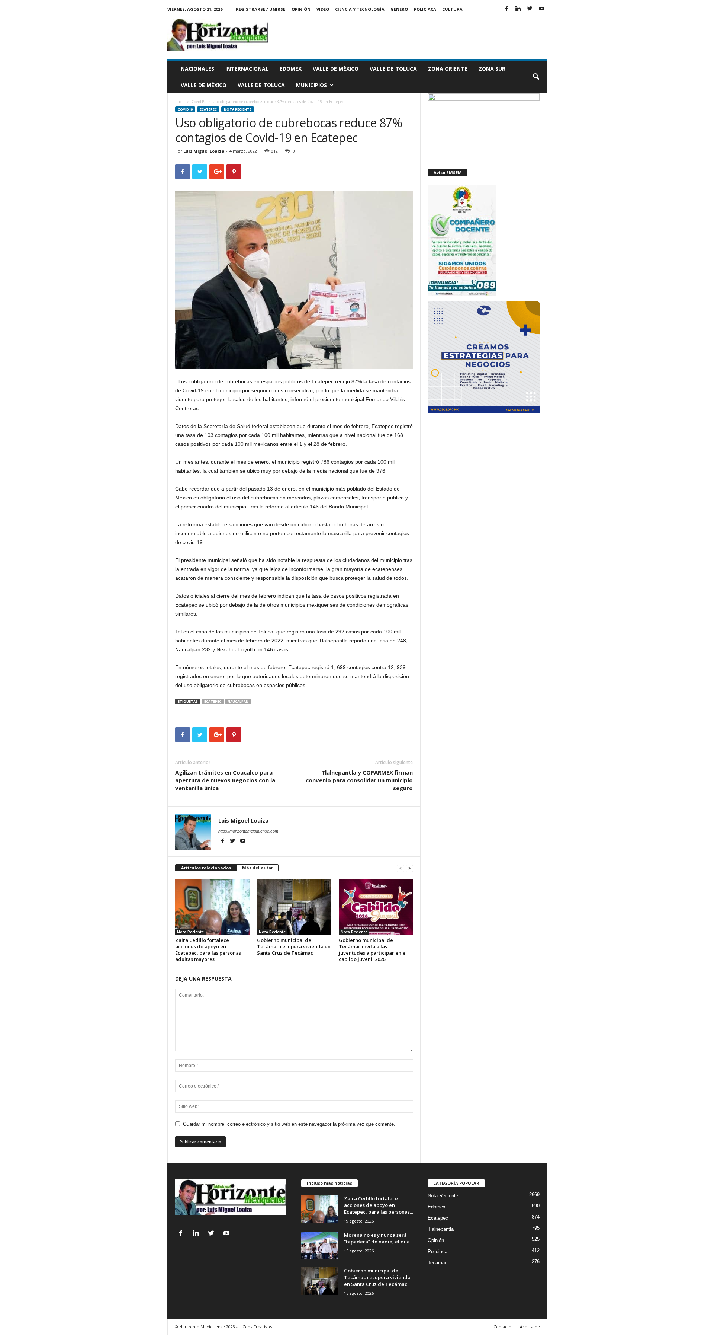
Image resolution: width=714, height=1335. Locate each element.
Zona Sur (492, 68)
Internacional (246, 68)
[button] (536, 77)
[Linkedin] (518, 9)
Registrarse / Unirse (260, 9)
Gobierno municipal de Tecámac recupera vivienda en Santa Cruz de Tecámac (294, 946)
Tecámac (437, 1262)
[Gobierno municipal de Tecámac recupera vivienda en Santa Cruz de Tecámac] (294, 907)
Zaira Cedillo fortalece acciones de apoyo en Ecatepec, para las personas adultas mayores (208, 949)
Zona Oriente (447, 68)
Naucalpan (238, 701)
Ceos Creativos (257, 1326)
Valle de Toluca (393, 68)
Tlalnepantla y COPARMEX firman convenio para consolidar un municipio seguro (359, 780)
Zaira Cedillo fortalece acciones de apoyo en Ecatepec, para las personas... (378, 1205)
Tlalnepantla (441, 1229)
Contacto (502, 1326)
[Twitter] (529, 9)
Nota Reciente (237, 109)
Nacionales (197, 68)
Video (322, 9)
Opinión (301, 9)
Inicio (179, 101)
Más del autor (257, 868)
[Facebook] (506, 9)
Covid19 (199, 101)
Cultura (452, 9)
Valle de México (335, 68)
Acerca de (530, 1326)
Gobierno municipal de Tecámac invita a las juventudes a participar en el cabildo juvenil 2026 (373, 949)
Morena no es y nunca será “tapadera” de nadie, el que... (378, 1238)
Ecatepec (208, 109)
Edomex (291, 68)
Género (399, 9)
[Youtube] (541, 9)
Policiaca (425, 9)
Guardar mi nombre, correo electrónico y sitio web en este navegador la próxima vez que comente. (289, 1124)
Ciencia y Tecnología (360, 9)
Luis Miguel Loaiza (204, 151)
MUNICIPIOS (311, 85)
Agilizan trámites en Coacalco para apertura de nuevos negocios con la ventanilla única (225, 780)
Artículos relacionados (206, 868)
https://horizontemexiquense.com (248, 831)
